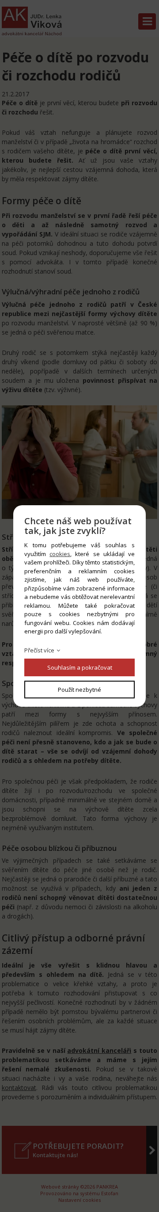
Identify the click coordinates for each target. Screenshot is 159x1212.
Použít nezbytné (79, 690)
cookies (59, 554)
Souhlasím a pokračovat (79, 667)
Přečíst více (39, 650)
